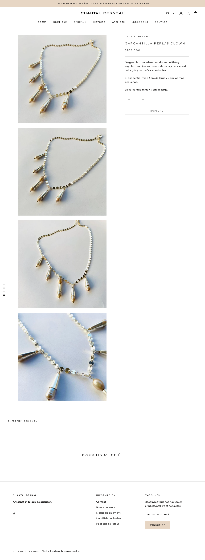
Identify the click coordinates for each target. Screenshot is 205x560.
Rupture (156, 111)
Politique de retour (107, 523)
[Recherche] (188, 13)
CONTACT (161, 22)
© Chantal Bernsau (27, 551)
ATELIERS (118, 22)
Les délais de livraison (109, 518)
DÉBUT (42, 22)
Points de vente (105, 507)
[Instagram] (14, 513)
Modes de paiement (108, 512)
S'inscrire (158, 525)
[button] (170, 13)
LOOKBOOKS (140, 22)
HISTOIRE (99, 22)
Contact (101, 501)
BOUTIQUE (60, 22)
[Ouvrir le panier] (195, 13)
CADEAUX (80, 22)
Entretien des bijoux (23, 421)
